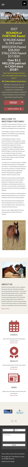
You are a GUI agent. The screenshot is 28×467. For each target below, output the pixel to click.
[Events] (14, 325)
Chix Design (11, 461)
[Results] (14, 352)
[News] (14, 378)
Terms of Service (14, 454)
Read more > (14, 369)
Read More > (14, 343)
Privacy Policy (5, 454)
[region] (14, 16)
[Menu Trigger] (24, 3)
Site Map (22, 454)
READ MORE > (6, 308)
